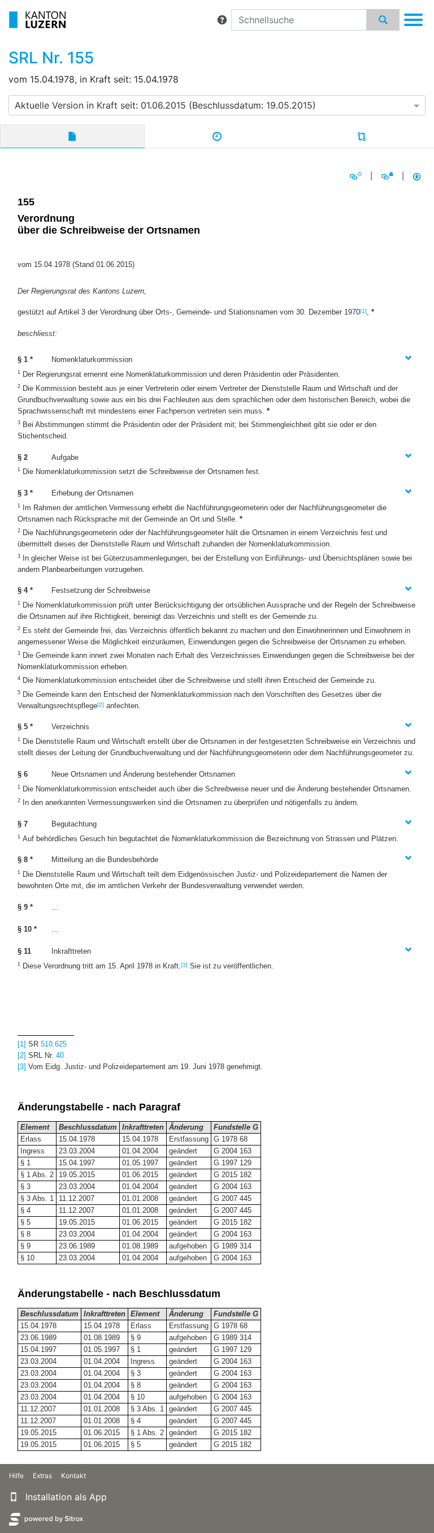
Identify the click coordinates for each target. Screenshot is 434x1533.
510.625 (54, 1044)
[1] (363, 311)
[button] (222, 20)
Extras (42, 1475)
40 (60, 1055)
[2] (100, 704)
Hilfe (16, 1475)
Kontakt (73, 1475)
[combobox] (217, 105)
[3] (184, 965)
